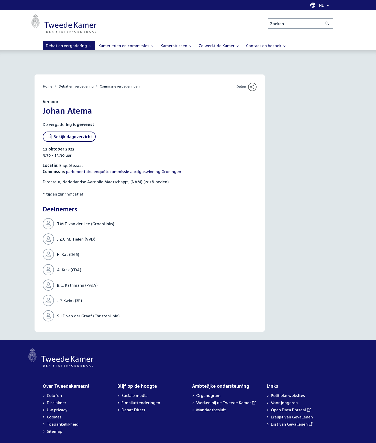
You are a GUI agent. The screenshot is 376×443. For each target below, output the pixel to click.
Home (47, 86)
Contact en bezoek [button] (264, 45)
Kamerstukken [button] (174, 45)
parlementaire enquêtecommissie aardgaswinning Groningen (123, 171)
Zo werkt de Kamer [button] (217, 45)
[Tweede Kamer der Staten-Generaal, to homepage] (63, 23)
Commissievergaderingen (120, 86)
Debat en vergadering (76, 86)
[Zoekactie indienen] (327, 23)
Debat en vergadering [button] (67, 45)
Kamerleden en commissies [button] (124, 45)
